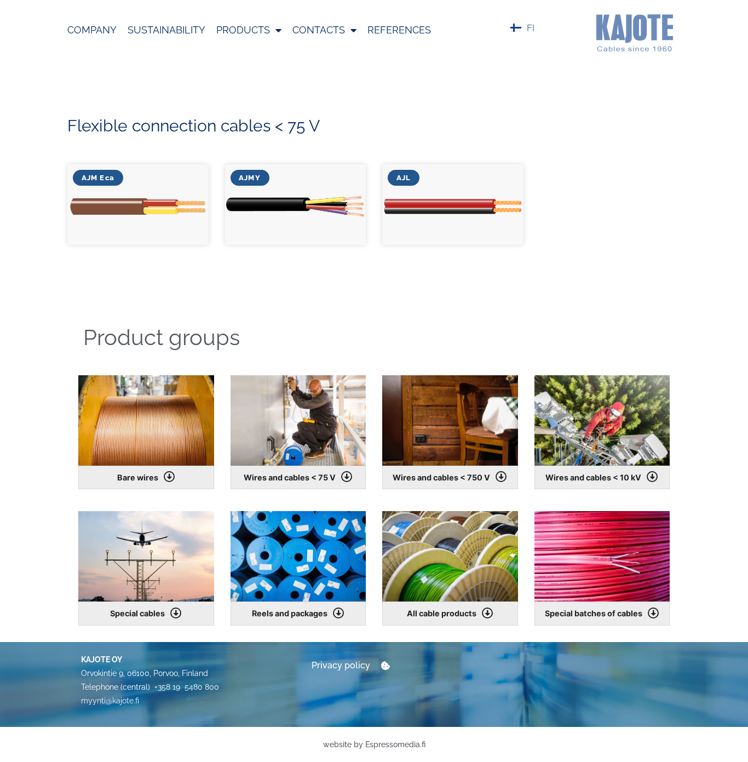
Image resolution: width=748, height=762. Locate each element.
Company (92, 30)
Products (243, 30)
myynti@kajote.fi (110, 700)
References (399, 30)
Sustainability (166, 30)
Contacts (318, 30)
